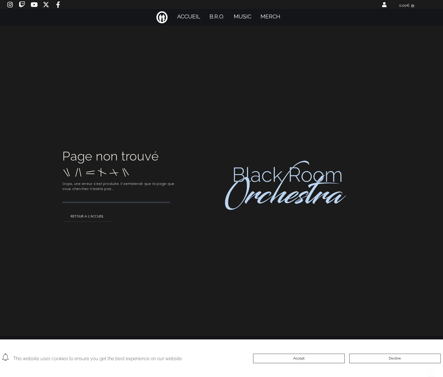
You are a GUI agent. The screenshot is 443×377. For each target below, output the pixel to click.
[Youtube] (34, 4)
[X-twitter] (46, 4)
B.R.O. (217, 16)
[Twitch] (22, 4)
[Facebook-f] (58, 4)
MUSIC (242, 16)
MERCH (270, 16)
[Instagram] (10, 4)
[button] (431, 373)
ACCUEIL (188, 16)
